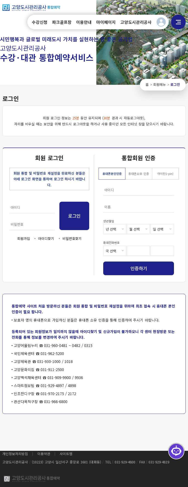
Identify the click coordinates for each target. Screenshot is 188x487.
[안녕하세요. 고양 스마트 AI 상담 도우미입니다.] (176, 451)
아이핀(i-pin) (165, 173)
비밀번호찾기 (72, 238)
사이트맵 (178, 22)
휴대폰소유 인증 (138, 173)
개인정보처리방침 (15, 453)
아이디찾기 (46, 238)
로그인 (161, 22)
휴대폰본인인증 (112, 173)
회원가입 (23, 238)
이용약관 (43, 453)
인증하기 (138, 268)
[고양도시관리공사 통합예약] (31, 7)
